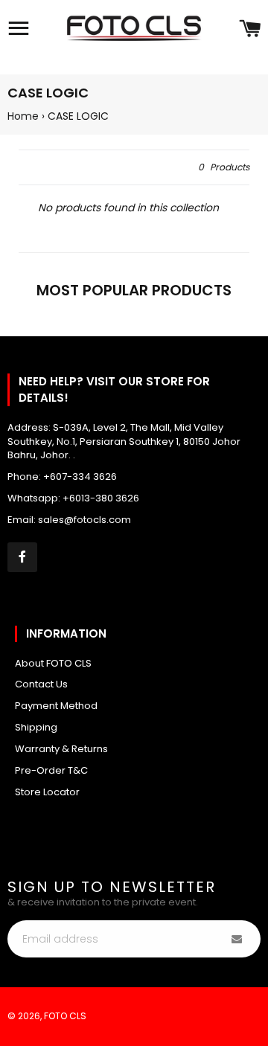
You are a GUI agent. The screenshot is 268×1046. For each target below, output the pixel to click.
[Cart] (250, 29)
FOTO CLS (65, 1016)
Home (23, 116)
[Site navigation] (18, 29)
